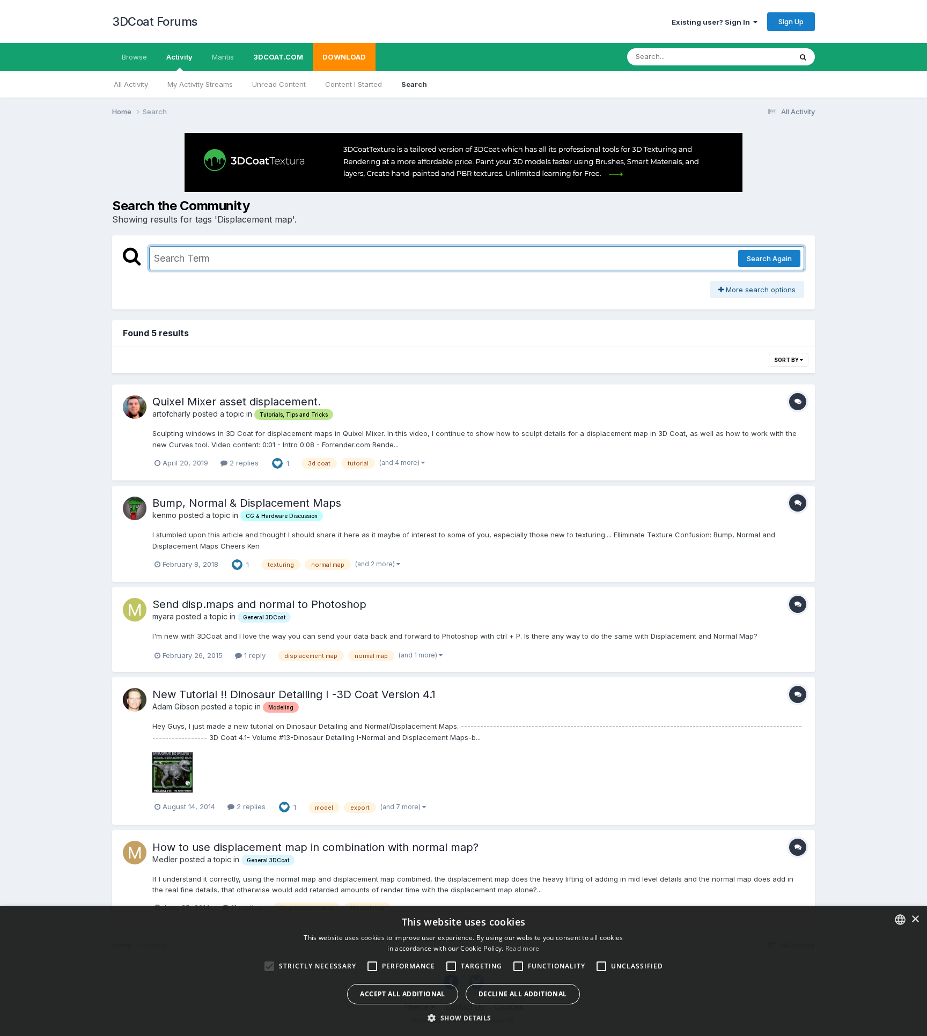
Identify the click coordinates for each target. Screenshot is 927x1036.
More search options (760, 289)
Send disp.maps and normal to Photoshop (259, 604)
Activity (179, 57)
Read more (522, 948)
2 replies (243, 462)
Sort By (787, 360)
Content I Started (353, 84)
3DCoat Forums (154, 21)
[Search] (803, 56)
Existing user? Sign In (712, 22)
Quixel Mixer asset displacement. (236, 401)
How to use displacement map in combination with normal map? (315, 847)
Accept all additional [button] (402, 993)
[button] (463, 1017)
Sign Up (791, 21)
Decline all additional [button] (523, 993)
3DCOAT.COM (278, 57)
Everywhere (758, 57)
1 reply (254, 655)
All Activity (131, 84)
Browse (134, 57)
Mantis (223, 57)
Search (414, 84)
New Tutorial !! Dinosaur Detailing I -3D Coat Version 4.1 (294, 694)
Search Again (769, 258)
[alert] (463, 971)
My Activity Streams (200, 84)
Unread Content (279, 84)
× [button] (915, 919)
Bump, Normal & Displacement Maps (246, 503)
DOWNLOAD (344, 57)
